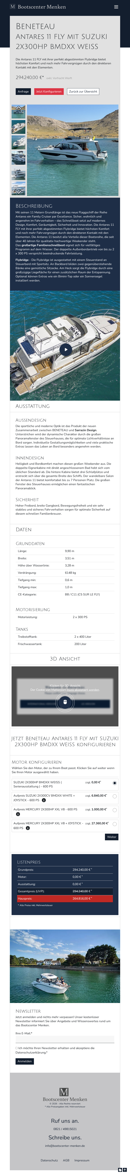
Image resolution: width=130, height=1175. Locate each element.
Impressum (82, 1160)
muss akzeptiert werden (83, 690)
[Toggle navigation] (116, 7)
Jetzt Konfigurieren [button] (49, 91)
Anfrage (23, 91)
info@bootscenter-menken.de (65, 1146)
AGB (66, 1160)
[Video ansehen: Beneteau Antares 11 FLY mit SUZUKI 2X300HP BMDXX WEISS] (65, 345)
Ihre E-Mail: (24, 1033)
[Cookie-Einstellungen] (120, 1170)
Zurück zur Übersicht (83, 91)
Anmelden (25, 1061)
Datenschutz (49, 1160)
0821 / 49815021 (65, 1129)
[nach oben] (125, 1170)
